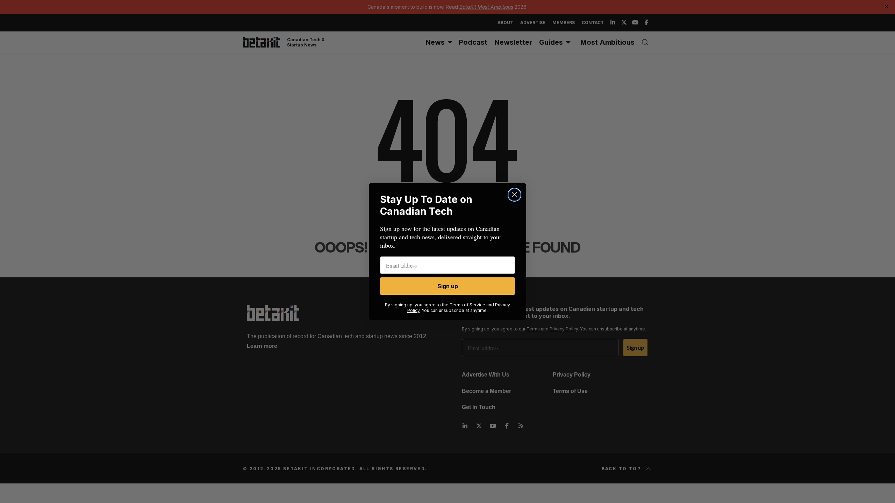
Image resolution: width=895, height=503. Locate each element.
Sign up (447, 286)
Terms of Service (467, 304)
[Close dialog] (514, 195)
